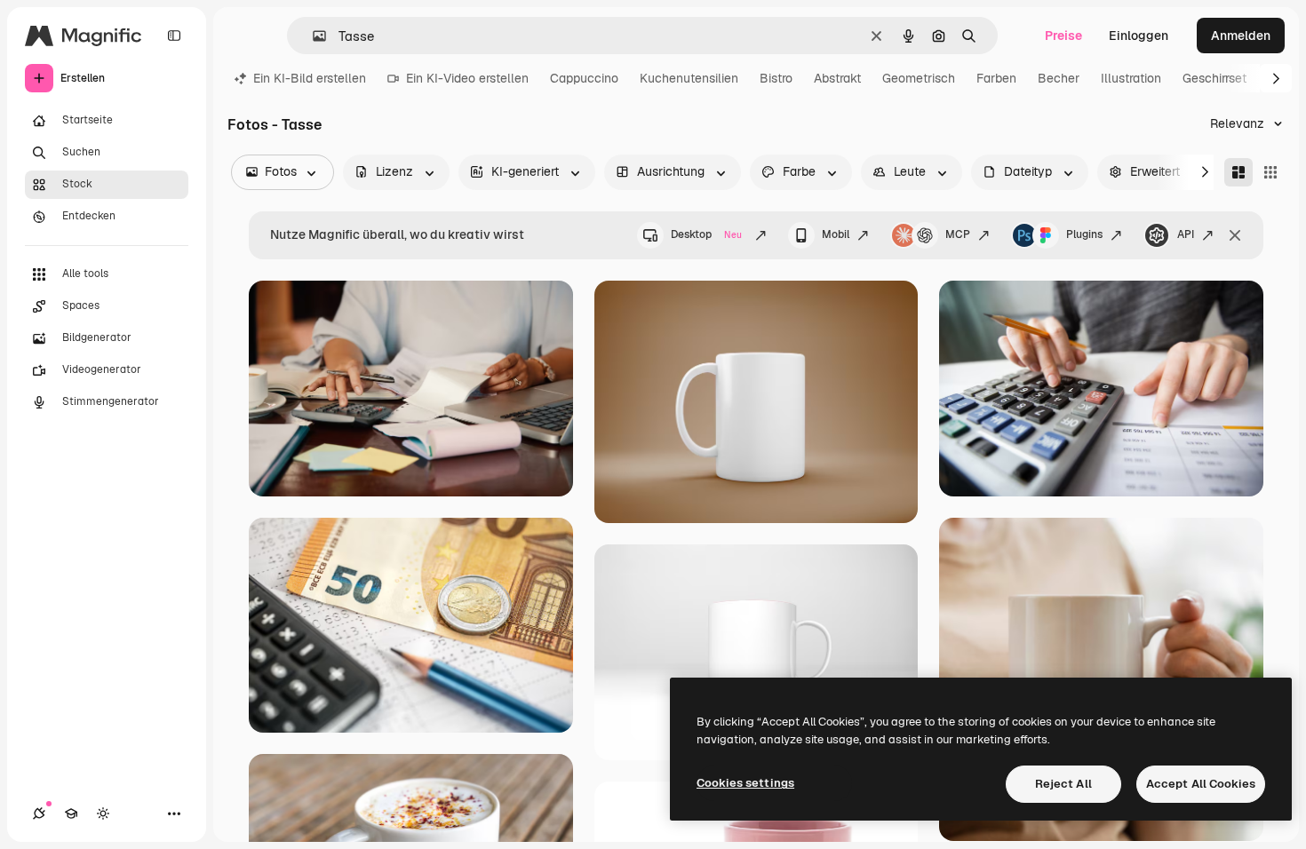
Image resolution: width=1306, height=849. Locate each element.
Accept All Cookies (1200, 783)
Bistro (776, 78)
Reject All (1063, 783)
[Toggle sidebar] (174, 35)
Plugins (1084, 234)
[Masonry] (1238, 172)
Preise (1063, 36)
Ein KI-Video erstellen (467, 78)
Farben (996, 78)
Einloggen (1138, 36)
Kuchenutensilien (689, 78)
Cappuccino (584, 78)
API (1185, 234)
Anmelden (1240, 36)
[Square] (1270, 172)
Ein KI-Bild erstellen (309, 78)
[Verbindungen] (39, 813)
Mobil (835, 234)
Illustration (1131, 78)
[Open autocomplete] (312, 36)
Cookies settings (745, 782)
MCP (957, 234)
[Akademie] (71, 813)
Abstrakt (837, 78)
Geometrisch (918, 78)
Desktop (706, 234)
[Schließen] (1235, 235)
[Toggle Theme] (103, 813)
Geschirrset (1214, 78)
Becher (1058, 78)
